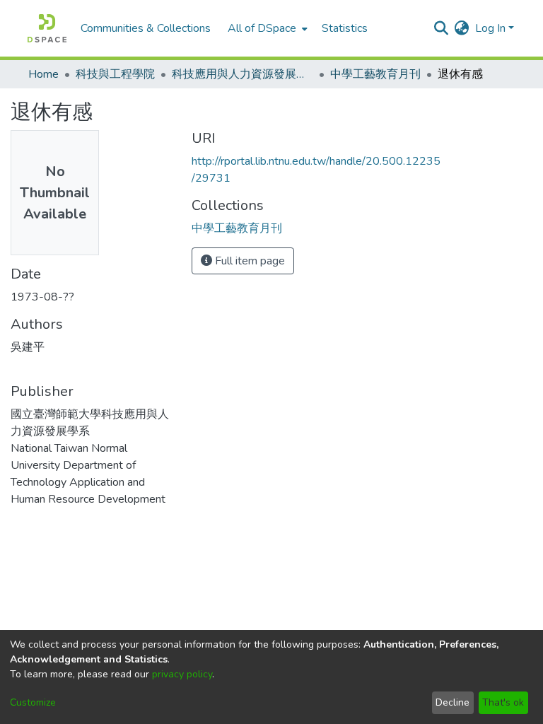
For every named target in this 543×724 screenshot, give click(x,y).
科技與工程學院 (115, 74)
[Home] (47, 28)
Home (43, 74)
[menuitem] (266, 28)
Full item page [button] (248, 261)
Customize (33, 702)
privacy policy (182, 674)
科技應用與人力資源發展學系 (242, 74)
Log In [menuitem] (490, 28)
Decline (452, 702)
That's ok (503, 702)
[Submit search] (441, 28)
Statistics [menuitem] (345, 28)
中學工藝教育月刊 (375, 74)
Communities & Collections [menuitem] (146, 28)
